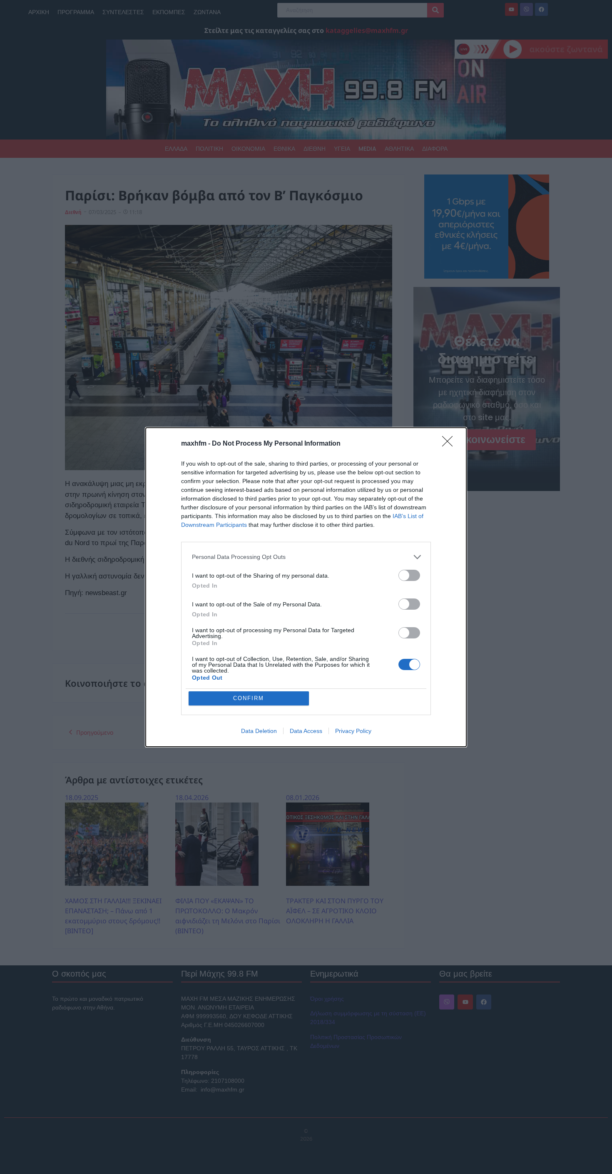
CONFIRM (248, 698)
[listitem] (306, 557)
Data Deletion (259, 731)
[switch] (409, 575)
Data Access (306, 731)
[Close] (450, 444)
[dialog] (306, 587)
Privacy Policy (353, 731)
